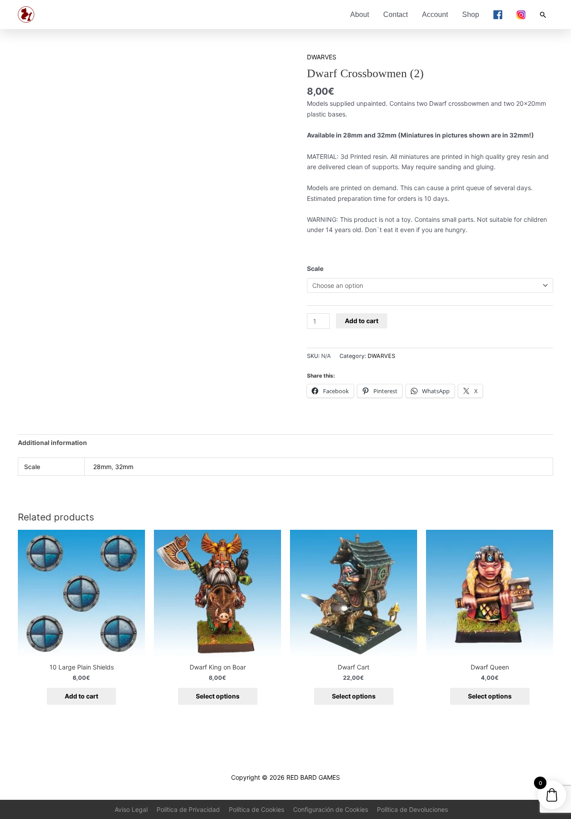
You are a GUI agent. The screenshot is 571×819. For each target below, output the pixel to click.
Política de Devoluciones (412, 809)
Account (435, 14)
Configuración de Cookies (330, 809)
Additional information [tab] (52, 442)
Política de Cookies (256, 809)
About (359, 14)
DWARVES (321, 57)
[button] (543, 15)
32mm (124, 466)
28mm (102, 466)
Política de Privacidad (188, 809)
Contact (395, 14)
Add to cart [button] (81, 696)
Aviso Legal (131, 809)
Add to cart (361, 320)
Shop (470, 14)
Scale (315, 268)
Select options (218, 696)
